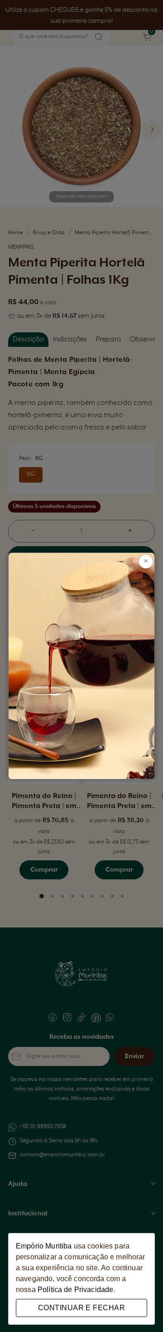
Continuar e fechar (81, 1308)
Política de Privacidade (75, 1289)
